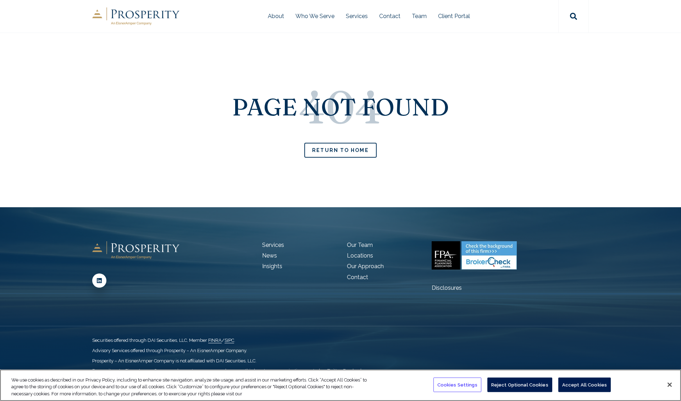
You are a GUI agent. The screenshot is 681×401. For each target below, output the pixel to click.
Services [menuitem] (357, 16)
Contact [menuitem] (389, 16)
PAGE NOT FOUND (340, 107)
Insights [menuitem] (272, 266)
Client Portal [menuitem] (454, 16)
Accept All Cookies (584, 384)
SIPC (229, 340)
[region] (340, 385)
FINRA (215, 340)
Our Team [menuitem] (360, 245)
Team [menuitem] (419, 16)
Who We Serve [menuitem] (314, 16)
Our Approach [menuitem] (365, 266)
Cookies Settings (457, 384)
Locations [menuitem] (360, 255)
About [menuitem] (276, 16)
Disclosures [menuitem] (447, 287)
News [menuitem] (269, 255)
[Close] (669, 384)
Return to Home (340, 150)
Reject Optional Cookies (519, 384)
